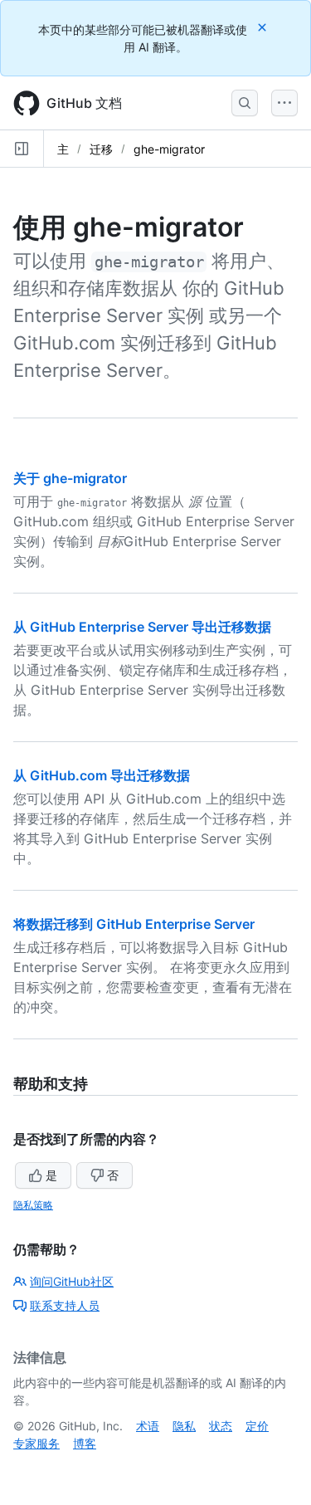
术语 (147, 1426)
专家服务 (36, 1443)
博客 (84, 1443)
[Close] (263, 27)
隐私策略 (33, 1205)
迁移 (101, 149)
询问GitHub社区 (72, 1281)
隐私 (184, 1426)
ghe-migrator (169, 149)
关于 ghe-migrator (70, 478)
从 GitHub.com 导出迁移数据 (101, 775)
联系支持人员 (65, 1305)
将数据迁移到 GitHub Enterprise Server (134, 924)
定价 (257, 1426)
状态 (220, 1426)
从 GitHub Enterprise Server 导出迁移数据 (142, 626)
